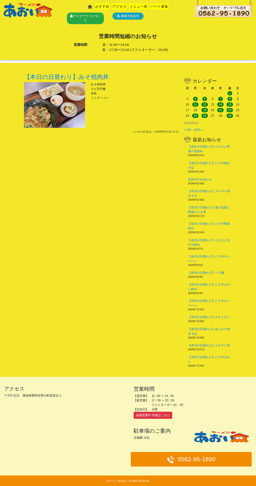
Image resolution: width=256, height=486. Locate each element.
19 (204, 110)
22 (229, 110)
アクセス (119, 6)
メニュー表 (138, 6)
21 (220, 110)
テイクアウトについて (86, 18)
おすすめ (102, 6)
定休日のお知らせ (200, 179)
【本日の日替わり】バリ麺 (206, 272)
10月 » (198, 129)
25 (195, 115)
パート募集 (159, 6)
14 (220, 104)
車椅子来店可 (129, 16)
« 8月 (187, 129)
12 (204, 104)
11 (195, 104)
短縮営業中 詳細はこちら (153, 415)
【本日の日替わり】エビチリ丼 (209, 345)
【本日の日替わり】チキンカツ (209, 317)
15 (229, 104)
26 (204, 115)
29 (229, 115)
